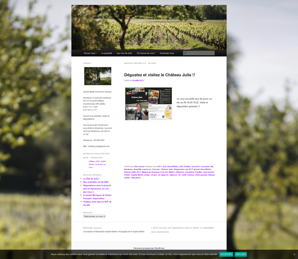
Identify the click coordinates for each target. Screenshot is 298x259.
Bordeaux (128, 169)
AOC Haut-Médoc (170, 166)
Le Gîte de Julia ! (91, 178)
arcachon (205, 166)
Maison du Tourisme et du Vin (155, 172)
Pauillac (198, 172)
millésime (180, 172)
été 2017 (189, 169)
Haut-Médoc (206, 169)
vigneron (173, 174)
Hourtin (127, 172)
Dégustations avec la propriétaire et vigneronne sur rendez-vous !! (97, 188)
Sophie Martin (137, 174)
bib (212, 166)
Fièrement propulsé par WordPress (149, 248)
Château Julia (167, 169)
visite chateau (188, 174)
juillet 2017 (136, 172)
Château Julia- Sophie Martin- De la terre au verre (97, 164)
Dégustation (179, 169)
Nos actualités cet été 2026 (95, 181)
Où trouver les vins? (146, 53)
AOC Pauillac (185, 166)
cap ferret (146, 169)
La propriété (106, 53)
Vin (179, 174)
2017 (160, 166)
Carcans (156, 169)
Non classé (140, 166)
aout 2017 (196, 166)
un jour (154, 174)
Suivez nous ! (90, 53)
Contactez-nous (167, 53)
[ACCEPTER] (294, 254)
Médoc (172, 172)
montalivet (189, 172)
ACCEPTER (226, 254)
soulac (147, 174)
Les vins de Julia (124, 53)
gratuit (197, 169)
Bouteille (138, 169)
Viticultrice (136, 177)
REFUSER (241, 254)
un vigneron (163, 174)
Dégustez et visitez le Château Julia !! (159, 75)
